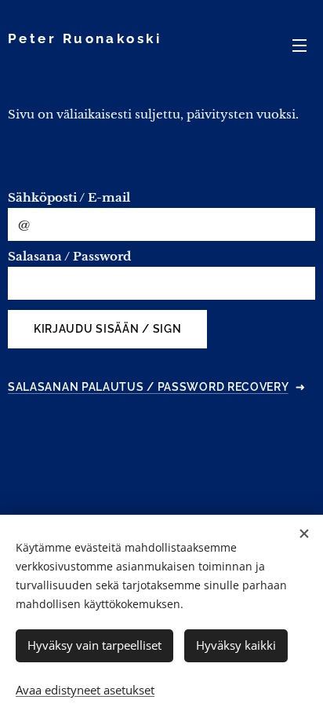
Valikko (299, 44)
